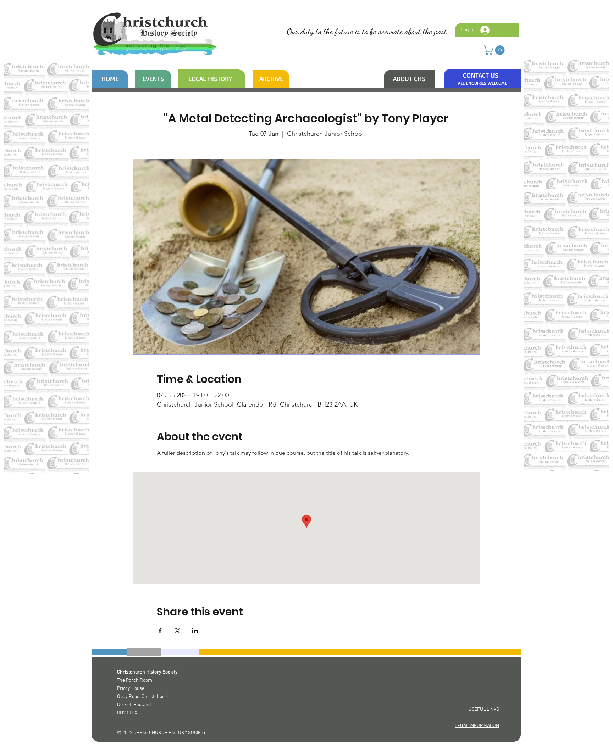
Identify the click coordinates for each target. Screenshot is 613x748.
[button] (495, 50)
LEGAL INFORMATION (477, 726)
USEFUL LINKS (483, 710)
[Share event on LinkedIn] (195, 630)
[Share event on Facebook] (160, 630)
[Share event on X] (177, 630)
